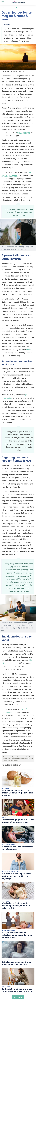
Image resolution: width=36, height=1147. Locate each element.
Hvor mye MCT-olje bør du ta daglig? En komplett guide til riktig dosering (17, 792)
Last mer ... (18, 997)
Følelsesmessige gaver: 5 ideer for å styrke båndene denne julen (18, 821)
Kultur (3, 8)
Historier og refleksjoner (14, 8)
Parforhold (6, 901)
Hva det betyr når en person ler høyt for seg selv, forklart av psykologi (16, 876)
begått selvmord (23, 132)
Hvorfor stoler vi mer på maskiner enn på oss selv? (17, 848)
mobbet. (29, 350)
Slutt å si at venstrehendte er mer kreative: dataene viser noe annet (17, 990)
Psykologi (5, 960)
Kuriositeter (6, 987)
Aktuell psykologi (8, 844)
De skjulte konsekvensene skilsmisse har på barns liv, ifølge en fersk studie (17, 935)
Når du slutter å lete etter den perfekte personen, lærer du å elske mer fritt (16, 905)
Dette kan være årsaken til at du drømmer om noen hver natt (16, 963)
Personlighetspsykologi (10, 871)
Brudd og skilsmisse (8, 930)
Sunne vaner (6, 788)
